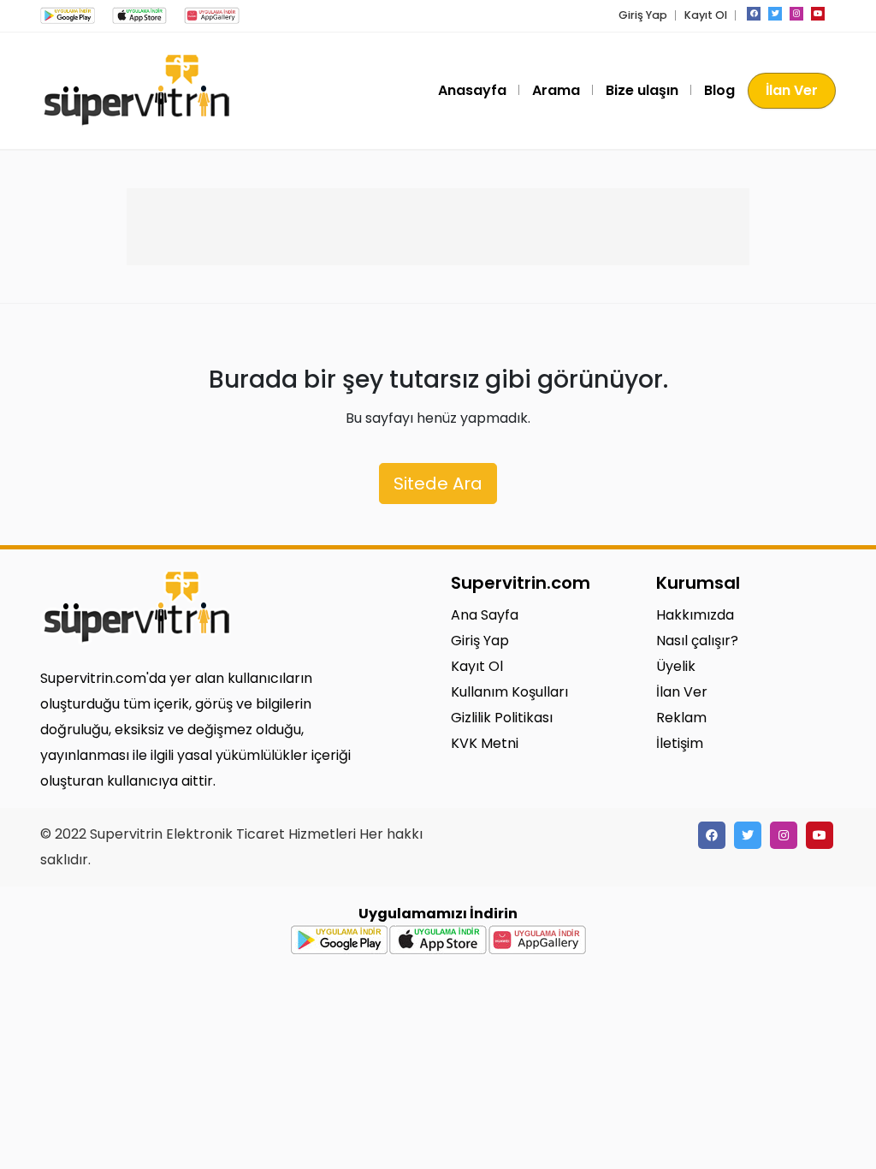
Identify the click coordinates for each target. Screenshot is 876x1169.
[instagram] (796, 14)
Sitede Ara (438, 483)
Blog (719, 90)
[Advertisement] (438, 226)
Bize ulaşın (642, 90)
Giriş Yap (643, 15)
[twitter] (775, 14)
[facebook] (754, 14)
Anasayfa (472, 90)
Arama (556, 90)
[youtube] (818, 14)
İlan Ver (792, 90)
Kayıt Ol (705, 15)
